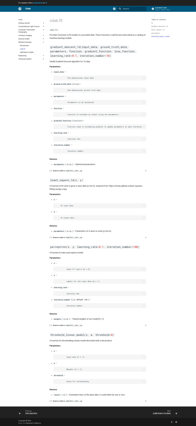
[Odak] (19, 8)
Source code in (67, 171)
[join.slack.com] (176, 422)
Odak (20, 20)
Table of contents (158, 20)
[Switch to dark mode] (114, 8)
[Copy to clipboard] (143, 78)
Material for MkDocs (33, 423)
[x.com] (172, 422)
